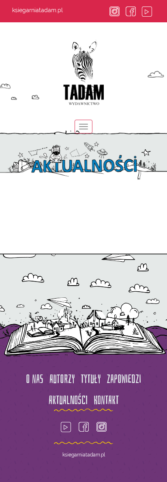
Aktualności (68, 400)
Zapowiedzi (124, 379)
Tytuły (91, 379)
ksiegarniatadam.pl (37, 10)
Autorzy (62, 379)
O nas (34, 379)
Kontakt (106, 400)
